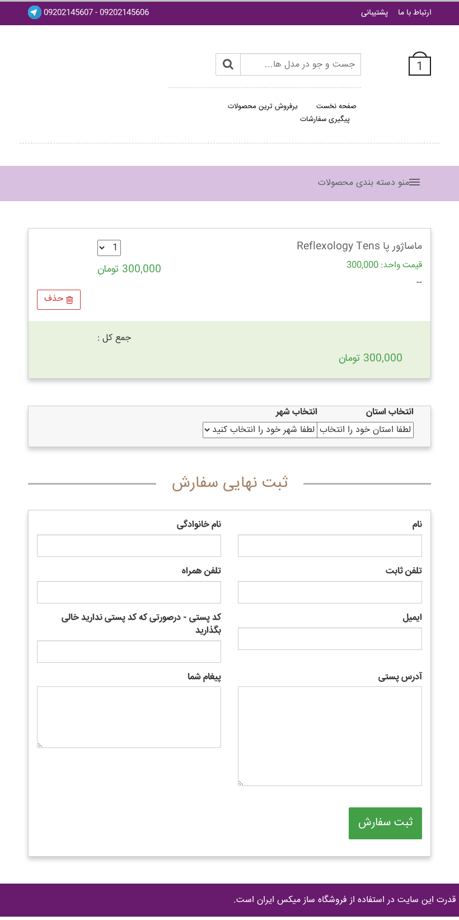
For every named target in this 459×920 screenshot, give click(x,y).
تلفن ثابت (404, 571)
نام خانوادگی (199, 525)
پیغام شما (204, 677)
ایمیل (412, 618)
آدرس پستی (400, 677)
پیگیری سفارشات (325, 119)
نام (417, 525)
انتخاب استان (390, 412)
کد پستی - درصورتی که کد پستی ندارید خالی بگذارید (141, 625)
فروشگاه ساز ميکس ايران (302, 900)
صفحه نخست (336, 106)
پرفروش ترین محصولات (263, 106)
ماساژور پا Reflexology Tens (359, 246)
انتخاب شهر (296, 412)
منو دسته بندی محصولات (363, 183)
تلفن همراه (201, 571)
